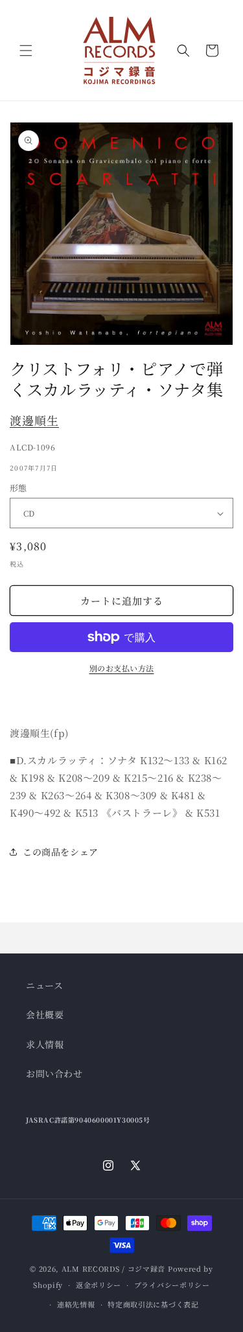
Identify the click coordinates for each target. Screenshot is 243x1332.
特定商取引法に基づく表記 (153, 1304)
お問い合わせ (54, 1073)
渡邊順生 (34, 420)
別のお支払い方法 (121, 667)
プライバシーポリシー (172, 1284)
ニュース (44, 985)
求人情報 (45, 1044)
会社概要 (45, 1014)
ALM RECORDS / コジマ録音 (113, 1268)
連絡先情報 (76, 1304)
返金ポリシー (98, 1284)
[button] (26, 50)
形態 (18, 488)
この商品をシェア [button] (60, 851)
